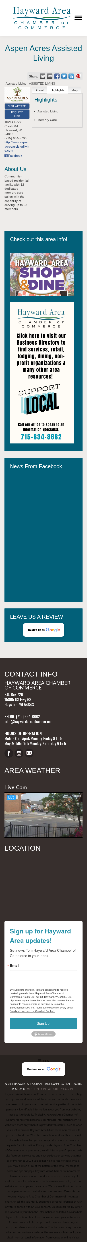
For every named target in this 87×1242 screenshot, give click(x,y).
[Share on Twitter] (64, 76)
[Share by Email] (49, 76)
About (39, 90)
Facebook (15, 155)
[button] (43, 630)
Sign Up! (43, 1023)
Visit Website (17, 106)
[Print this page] (42, 76)
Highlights (57, 90)
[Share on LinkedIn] (71, 76)
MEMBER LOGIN (36, 1089)
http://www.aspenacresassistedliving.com (16, 146)
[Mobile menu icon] (78, 18)
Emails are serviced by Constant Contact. (32, 1011)
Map (74, 90)
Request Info (17, 114)
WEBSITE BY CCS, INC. (61, 1089)
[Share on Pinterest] (78, 76)
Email (14, 965)
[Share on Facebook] (57, 76)
